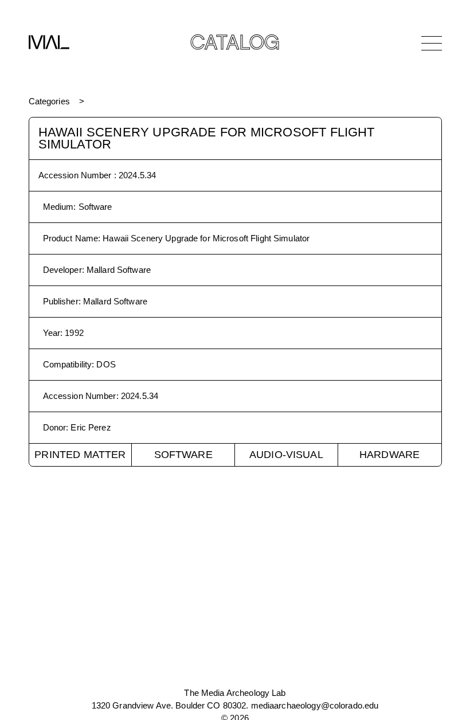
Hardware (389, 454)
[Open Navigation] (431, 43)
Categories (49, 101)
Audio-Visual (286, 454)
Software (183, 454)
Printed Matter (80, 454)
